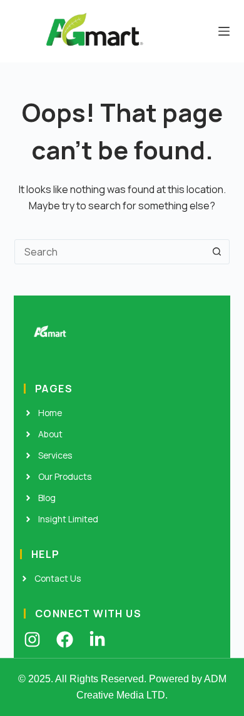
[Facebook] (64, 639)
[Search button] (217, 252)
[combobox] (110, 251)
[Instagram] (32, 639)
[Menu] (224, 31)
